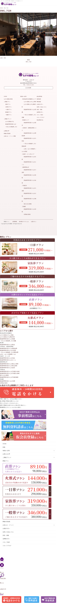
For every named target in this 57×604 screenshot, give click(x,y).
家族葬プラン (8, 112)
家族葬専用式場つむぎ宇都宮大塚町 (10, 373)
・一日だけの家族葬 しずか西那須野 (29, 145)
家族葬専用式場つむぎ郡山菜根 (8, 365)
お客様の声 (6, 130)
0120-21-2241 (30, 84)
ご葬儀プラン (7, 101)
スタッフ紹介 (40, 114)
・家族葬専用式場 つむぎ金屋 (29, 182)
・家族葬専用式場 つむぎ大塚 (29, 195)
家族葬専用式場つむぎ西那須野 (8, 348)
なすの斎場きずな (9, 121)
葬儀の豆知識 (7, 133)
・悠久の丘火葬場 (26, 203)
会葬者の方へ (40, 112)
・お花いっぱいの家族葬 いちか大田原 (29, 150)
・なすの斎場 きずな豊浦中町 (29, 105)
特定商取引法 (40, 120)
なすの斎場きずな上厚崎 (7, 335)
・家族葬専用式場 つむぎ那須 (29, 124)
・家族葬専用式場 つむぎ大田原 (29, 140)
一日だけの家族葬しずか (11, 126)
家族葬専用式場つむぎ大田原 (8, 350)
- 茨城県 (24, 206)
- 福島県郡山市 (25, 167)
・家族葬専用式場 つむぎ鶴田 (29, 200)
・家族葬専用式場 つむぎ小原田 (29, 171)
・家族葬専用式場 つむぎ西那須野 (29, 134)
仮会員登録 (39, 96)
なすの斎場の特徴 (8, 99)
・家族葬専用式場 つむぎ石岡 (29, 210)
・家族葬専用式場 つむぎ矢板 (29, 158)
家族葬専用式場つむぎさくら (8, 360)
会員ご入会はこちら (41, 106)
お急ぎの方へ (40, 104)
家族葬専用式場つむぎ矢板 (7, 358)
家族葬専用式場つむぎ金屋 (7, 367)
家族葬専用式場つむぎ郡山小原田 (9, 363)
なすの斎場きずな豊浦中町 (7, 337)
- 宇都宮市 (24, 185)
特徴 (4, 447)
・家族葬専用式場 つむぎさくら (29, 163)
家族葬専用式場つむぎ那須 (7, 344)
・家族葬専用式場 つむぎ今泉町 (29, 189)
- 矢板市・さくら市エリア (28, 154)
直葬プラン (8, 104)
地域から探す (23, 96)
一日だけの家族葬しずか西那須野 (9, 352)
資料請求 (39, 99)
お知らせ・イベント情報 (10, 136)
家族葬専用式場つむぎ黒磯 (7, 339)
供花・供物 (39, 109)
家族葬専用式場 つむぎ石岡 (7, 381)
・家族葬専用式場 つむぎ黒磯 (29, 111)
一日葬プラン (8, 109)
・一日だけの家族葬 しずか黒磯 (29, 116)
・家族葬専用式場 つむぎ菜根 (29, 176)
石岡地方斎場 (3, 383)
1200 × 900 (3, 58)
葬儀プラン (6, 461)
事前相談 (39, 101)
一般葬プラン (8, 114)
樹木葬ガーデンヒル (24, 221)
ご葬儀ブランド (7, 118)
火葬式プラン (8, 106)
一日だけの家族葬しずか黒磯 (8, 340)
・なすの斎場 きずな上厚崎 (29, 101)
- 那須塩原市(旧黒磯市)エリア (29, 99)
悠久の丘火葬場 (4, 375)
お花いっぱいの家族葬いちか (8, 354)
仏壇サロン (33, 221)
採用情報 (15, 221)
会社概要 (28, 87)
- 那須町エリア (25, 120)
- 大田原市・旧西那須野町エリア (29, 129)
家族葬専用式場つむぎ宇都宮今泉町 (10, 371)
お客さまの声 (6, 454)
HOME (5, 96)
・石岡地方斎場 (26, 214)
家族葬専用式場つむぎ (10, 124)
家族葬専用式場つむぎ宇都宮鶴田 (9, 377)
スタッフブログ (40, 117)
